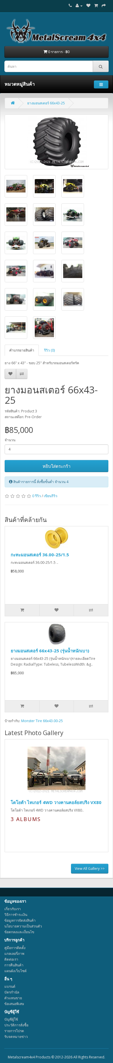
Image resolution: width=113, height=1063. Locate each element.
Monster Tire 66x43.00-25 (42, 720)
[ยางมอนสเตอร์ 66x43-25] (56, 141)
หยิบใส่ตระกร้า (56, 466)
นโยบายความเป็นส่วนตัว (23, 926)
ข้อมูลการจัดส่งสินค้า (20, 920)
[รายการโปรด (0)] (88, 5)
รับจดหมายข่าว (16, 1036)
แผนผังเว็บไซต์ (15, 970)
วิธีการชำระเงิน (15, 914)
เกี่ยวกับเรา (12, 908)
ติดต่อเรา (11, 959)
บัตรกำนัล (11, 992)
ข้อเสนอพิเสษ (14, 1003)
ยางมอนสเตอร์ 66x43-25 (46, 103)
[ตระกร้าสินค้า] (96, 5)
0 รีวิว (36, 495)
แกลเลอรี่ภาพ (14, 953)
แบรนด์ (9, 986)
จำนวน (10, 439)
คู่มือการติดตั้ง (14, 947)
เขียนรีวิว (50, 495)
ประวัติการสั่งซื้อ (16, 1025)
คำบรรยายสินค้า (21, 350)
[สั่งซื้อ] (104, 5)
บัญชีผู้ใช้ (11, 1019)
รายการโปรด (14, 1030)
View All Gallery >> (90, 868)
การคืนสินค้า (13, 965)
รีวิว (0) (49, 350)
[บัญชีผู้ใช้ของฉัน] (79, 5)
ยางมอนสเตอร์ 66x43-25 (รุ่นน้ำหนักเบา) (50, 650)
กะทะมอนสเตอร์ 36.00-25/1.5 (40, 554)
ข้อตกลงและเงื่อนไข (19, 931)
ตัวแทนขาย (13, 998)
